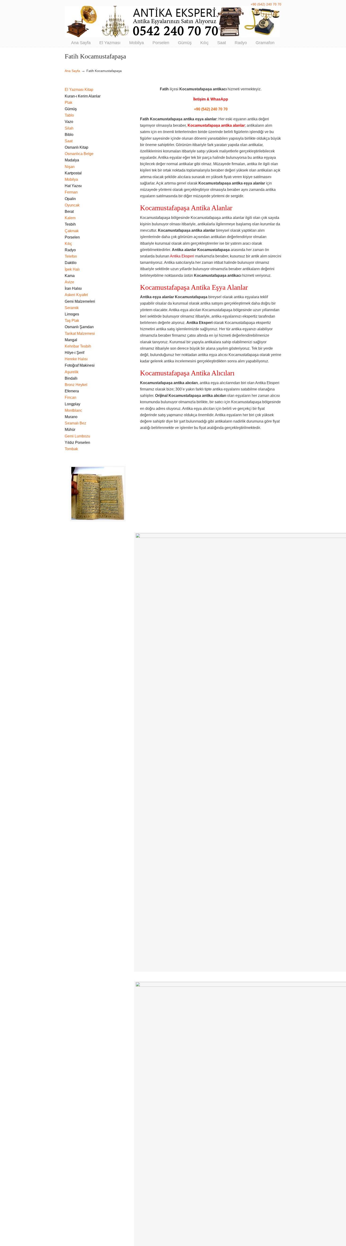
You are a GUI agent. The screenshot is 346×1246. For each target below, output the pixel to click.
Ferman (71, 192)
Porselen (72, 237)
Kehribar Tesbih (78, 346)
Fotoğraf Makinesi (80, 365)
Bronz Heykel (76, 385)
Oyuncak (72, 205)
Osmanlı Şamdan (79, 327)
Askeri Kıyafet (76, 295)
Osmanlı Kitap (76, 147)
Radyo (70, 250)
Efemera (72, 391)
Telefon (71, 256)
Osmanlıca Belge (79, 154)
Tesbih (70, 224)
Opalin (70, 199)
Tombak (71, 449)
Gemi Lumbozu (77, 436)
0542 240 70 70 (173, 21)
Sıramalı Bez (75, 423)
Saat (68, 141)
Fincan (70, 397)
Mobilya (71, 179)
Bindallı (71, 378)
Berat (69, 212)
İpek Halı (72, 269)
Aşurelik (71, 372)
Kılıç (68, 244)
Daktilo (70, 263)
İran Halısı (73, 288)
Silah (69, 128)
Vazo (69, 122)
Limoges (72, 314)
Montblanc (73, 410)
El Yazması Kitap (79, 90)
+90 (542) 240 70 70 (266, 4)
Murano (71, 417)
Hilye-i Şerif (74, 353)
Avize (69, 282)
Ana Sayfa (72, 71)
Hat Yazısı (73, 186)
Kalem (70, 218)
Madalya (72, 160)
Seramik (72, 308)
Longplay (72, 404)
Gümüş (71, 109)
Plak (68, 103)
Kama (70, 276)
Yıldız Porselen (77, 443)
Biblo (69, 135)
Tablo (69, 115)
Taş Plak (72, 321)
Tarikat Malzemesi (80, 333)
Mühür (70, 430)
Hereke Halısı (76, 359)
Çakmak (72, 231)
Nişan (70, 167)
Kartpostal (73, 173)
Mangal (71, 340)
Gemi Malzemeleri (80, 301)
